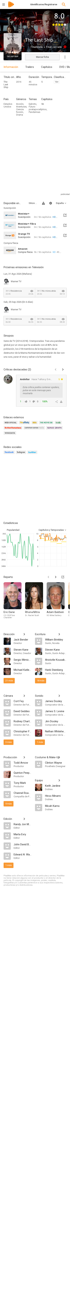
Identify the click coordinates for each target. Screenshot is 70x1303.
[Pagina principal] (11, 6)
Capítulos (46, 67)
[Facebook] (10, 454)
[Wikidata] (10, 435)
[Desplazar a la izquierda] (48, 577)
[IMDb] (35, 424)
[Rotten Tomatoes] (14, 430)
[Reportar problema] (43, 203)
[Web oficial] (11, 424)
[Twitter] (32, 454)
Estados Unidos (8, 105)
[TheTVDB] (59, 424)
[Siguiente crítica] (62, 369)
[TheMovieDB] (47, 424)
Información (11, 67)
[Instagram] (21, 454)
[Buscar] (63, 4)
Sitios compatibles (33, 203)
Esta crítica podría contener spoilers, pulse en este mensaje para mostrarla (41, 390)
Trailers (29, 67)
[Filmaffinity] (25, 424)
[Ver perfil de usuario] (8, 379)
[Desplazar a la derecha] (55, 577)
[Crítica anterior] (55, 369)
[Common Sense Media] (35, 430)
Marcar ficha (42, 57)
